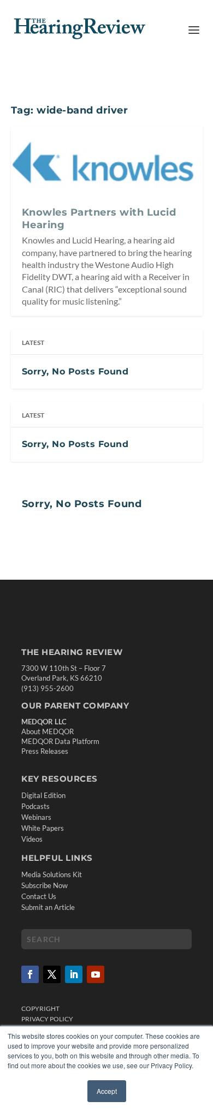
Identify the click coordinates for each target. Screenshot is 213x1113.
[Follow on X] (52, 974)
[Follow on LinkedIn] (73, 974)
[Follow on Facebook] (30, 974)
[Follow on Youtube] (95, 974)
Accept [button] (107, 1091)
